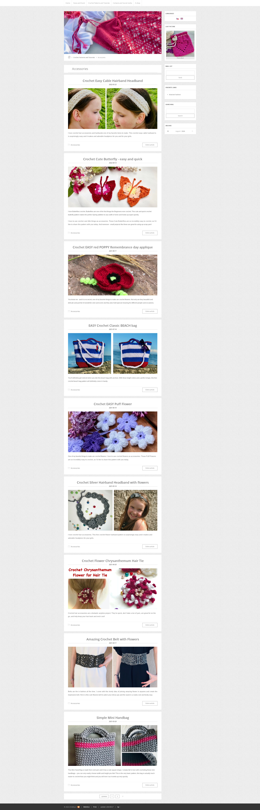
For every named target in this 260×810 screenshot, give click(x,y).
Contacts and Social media (122, 3)
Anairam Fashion (175, 95)
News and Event (79, 3)
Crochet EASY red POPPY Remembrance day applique (113, 247)
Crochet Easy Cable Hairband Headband (113, 81)
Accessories (75, 145)
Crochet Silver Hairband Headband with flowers (113, 482)
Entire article (150, 145)
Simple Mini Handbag (113, 717)
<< (168, 131)
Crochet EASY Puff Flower (113, 404)
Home (68, 3)
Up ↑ (118, 807)
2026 (183, 131)
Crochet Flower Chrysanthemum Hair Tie (113, 561)
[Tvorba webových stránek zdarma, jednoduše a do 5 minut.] (78, 807)
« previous (104, 796)
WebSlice (86, 807)
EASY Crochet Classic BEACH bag (113, 325)
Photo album (180, 58)
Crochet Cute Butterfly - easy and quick (112, 159)
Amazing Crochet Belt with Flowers (112, 639)
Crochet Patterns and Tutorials (99, 3)
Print (95, 807)
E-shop (137, 3)
